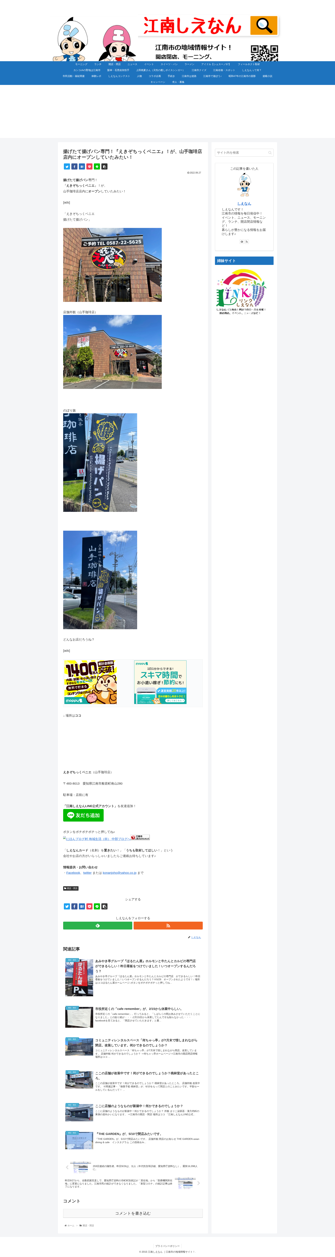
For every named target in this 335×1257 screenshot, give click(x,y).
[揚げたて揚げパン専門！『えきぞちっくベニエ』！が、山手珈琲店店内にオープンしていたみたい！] (82, 166)
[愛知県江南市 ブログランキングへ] (140, 839)
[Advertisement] (167, 113)
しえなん (244, 203)
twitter (87, 873)
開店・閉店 (72, 888)
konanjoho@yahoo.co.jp (119, 873)
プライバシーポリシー (167, 1246)
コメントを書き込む (133, 1213)
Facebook (73, 873)
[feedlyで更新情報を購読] (97, 925)
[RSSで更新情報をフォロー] (168, 925)
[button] (270, 153)
